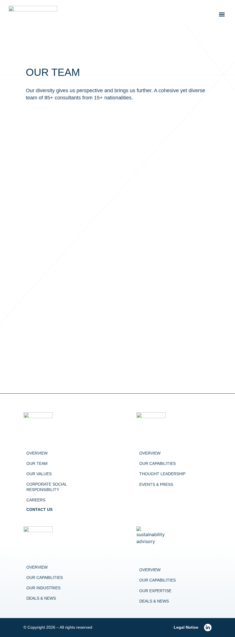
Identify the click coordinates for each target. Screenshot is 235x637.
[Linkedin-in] (207, 627)
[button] (221, 14)
